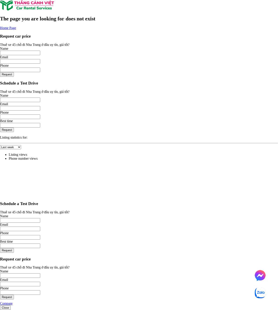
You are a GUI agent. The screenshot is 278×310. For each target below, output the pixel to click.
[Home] (27, 9)
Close (5, 307)
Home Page (8, 28)
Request (7, 74)
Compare (6, 303)
